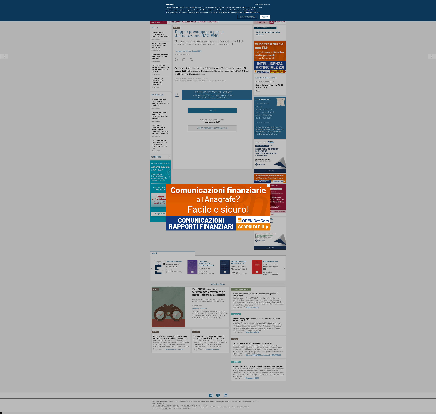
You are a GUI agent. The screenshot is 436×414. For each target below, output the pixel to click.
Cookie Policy (250, 10)
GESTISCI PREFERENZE (247, 17)
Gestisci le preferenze (252, 12)
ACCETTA (265, 17)
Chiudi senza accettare (262, 4)
